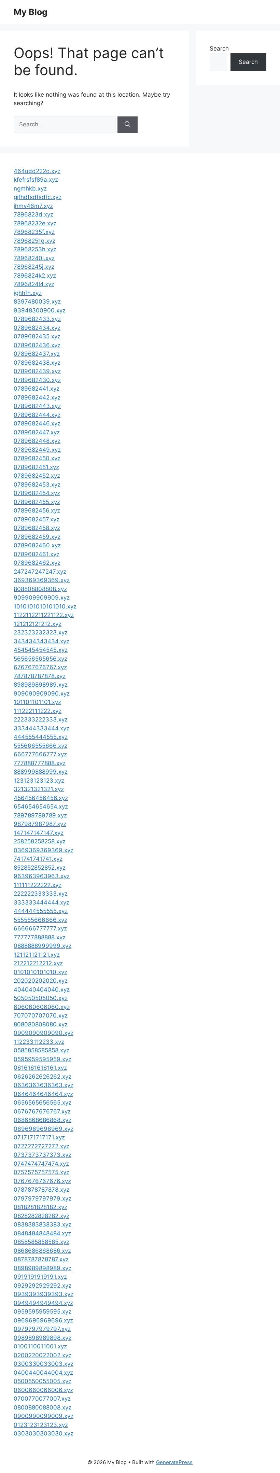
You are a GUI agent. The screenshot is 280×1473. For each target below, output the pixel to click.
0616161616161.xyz (40, 1067)
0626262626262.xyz (42, 1076)
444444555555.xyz (41, 911)
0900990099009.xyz (43, 1416)
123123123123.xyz (39, 780)
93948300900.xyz (40, 310)
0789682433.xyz (37, 318)
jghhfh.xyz (28, 293)
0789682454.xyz (37, 493)
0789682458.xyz (37, 527)
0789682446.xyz (37, 423)
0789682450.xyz (37, 458)
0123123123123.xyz (41, 1424)
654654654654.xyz (41, 806)
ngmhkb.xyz (30, 188)
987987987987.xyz (40, 823)
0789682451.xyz (36, 467)
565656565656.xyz (40, 658)
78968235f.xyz (34, 231)
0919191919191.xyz (40, 1276)
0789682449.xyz (37, 449)
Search (219, 48)
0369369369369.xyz (43, 850)
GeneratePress (174, 1462)
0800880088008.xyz (42, 1407)
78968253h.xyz (35, 249)
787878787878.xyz (40, 676)
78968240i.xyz (34, 258)
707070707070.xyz (41, 1015)
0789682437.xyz (37, 353)
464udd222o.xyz (37, 171)
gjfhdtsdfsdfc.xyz (37, 197)
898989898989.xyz (41, 684)
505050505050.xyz (41, 998)
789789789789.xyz (40, 815)
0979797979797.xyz (42, 1328)
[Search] (127, 124)
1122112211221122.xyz (44, 615)
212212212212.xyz (38, 963)
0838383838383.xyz (42, 1224)
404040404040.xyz (42, 989)
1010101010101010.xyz (45, 606)
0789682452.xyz (37, 475)
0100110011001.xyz (40, 1346)
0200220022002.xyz (42, 1355)
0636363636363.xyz (43, 1085)
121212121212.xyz (37, 623)
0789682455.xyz (37, 502)
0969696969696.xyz (43, 1320)
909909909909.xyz (42, 597)
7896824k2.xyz (35, 275)
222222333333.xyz (41, 893)
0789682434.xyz (37, 327)
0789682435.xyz (37, 336)
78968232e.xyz (35, 223)
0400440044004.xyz (43, 1372)
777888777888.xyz (40, 763)
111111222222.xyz (37, 885)
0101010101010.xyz (40, 972)
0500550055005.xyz (42, 1381)
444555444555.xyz (41, 736)
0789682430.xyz (37, 380)
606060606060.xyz (42, 1007)
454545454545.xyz (41, 649)
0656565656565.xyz (42, 1102)
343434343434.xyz (41, 641)
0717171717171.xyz (39, 1137)
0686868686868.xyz (42, 1120)
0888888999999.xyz (42, 945)
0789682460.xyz (37, 545)
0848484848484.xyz (42, 1233)
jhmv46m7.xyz (33, 205)
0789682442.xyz (37, 397)
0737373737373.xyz (42, 1154)
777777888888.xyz (40, 937)
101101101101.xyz (37, 702)
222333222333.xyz (41, 719)
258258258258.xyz (40, 841)
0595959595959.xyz (42, 1059)
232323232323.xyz (41, 632)
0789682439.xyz (37, 371)
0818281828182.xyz (40, 1207)
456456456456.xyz (41, 798)
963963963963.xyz (42, 876)
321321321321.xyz (39, 789)
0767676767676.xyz (42, 1181)
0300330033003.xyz (43, 1363)
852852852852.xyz (40, 867)
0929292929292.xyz (42, 1285)
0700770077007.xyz (42, 1398)
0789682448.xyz (37, 440)
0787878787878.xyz (41, 1189)
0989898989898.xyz (42, 1337)
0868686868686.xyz (42, 1250)
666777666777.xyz (40, 754)
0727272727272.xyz (41, 1146)
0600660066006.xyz (43, 1390)
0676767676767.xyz (42, 1111)
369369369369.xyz (42, 580)
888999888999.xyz (41, 771)
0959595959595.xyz (42, 1311)
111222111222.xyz (37, 710)
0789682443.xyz (37, 406)
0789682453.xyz (37, 484)
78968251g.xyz (34, 240)
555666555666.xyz (40, 745)
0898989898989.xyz (42, 1268)
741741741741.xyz (38, 858)
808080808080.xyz (41, 1024)
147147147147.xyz (39, 832)
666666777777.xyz (40, 928)
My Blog (30, 12)
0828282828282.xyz (41, 1215)
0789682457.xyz (36, 519)
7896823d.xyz (33, 214)
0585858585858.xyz (41, 1050)
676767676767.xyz (40, 667)
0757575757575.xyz (41, 1172)
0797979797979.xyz (42, 1198)
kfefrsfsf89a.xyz (36, 179)
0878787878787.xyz (41, 1259)
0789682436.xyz (37, 345)
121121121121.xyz (37, 954)
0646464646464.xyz (43, 1094)
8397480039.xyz (37, 301)
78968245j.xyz (34, 266)
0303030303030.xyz (43, 1433)
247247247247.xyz (40, 571)
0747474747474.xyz (41, 1163)
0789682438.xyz (37, 362)
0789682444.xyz (37, 414)
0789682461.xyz (36, 554)
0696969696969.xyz (43, 1128)
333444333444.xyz (41, 728)
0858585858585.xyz (41, 1241)
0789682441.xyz (36, 388)
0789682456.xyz (37, 510)
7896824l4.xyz (34, 284)
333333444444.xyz (41, 902)
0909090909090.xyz (43, 1032)
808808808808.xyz (40, 589)
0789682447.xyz (37, 432)
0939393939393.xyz (43, 1294)
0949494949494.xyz (43, 1303)
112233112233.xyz (39, 1041)
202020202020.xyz (41, 980)
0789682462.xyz (37, 562)
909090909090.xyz (42, 693)
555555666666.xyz (40, 919)
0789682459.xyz (37, 536)
